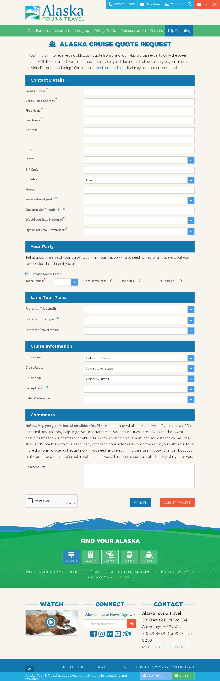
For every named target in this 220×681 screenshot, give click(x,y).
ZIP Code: (32, 169)
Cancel (140, 502)
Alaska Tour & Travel (54, 12)
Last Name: (33, 120)
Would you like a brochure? (44, 219)
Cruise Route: (34, 367)
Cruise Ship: (33, 378)
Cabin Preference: (37, 398)
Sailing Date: (34, 388)
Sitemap (122, 666)
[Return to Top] (29, 670)
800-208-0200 (124, 4)
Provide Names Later (46, 274)
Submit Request (177, 502)
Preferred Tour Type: (39, 319)
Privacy (101, 666)
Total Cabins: (34, 281)
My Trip (210, 4)
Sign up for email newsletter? (45, 230)
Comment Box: (35, 467)
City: (28, 149)
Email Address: (35, 91)
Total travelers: (95, 281)
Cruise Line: (33, 357)
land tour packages (111, 67)
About (161, 647)
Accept (184, 676)
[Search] (189, 4)
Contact (177, 4)
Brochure (153, 4)
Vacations (62, 31)
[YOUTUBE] (118, 634)
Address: (31, 130)
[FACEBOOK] (93, 634)
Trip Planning (178, 31)
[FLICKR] (110, 634)
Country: (31, 179)
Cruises (156, 31)
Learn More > (124, 577)
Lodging (82, 31)
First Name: (33, 110)
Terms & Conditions (73, 666)
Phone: (30, 189)
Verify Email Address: (40, 101)
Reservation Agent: (39, 199)
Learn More (157, 676)
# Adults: (128, 281)
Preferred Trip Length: (41, 308)
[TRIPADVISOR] (127, 634)
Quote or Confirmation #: (42, 210)
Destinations (39, 31)
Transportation (133, 31)
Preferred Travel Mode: (42, 330)
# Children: (167, 281)
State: (29, 159)
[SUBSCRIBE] (131, 623)
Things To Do (105, 31)
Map (146, 647)
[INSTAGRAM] (101, 634)
